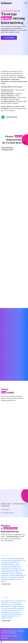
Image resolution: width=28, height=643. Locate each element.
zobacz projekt (7, 442)
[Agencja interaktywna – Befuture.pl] (6, 3)
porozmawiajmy (8, 38)
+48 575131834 (5, 509)
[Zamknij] (1, 642)
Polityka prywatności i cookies (9, 636)
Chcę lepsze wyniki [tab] (7, 150)
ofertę (20, 108)
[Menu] (26, 3)
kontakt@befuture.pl (7, 513)
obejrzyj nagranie (11, 117)
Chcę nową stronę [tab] (7, 148)
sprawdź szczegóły (14, 169)
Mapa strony (4, 638)
